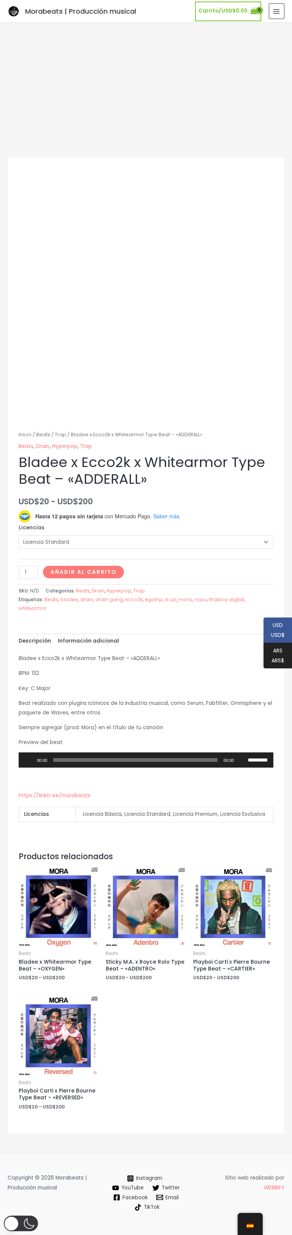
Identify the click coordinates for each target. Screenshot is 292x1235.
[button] (21, 1223)
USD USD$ (273, 630)
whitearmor (33, 608)
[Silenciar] (242, 760)
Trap (60, 434)
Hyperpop (65, 446)
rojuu (200, 599)
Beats (43, 434)
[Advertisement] (146, 80)
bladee (69, 599)
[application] (146, 760)
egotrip (154, 599)
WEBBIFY (274, 1187)
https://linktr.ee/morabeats (54, 795)
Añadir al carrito (83, 572)
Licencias (31, 527)
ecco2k (134, 599)
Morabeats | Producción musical (80, 11)
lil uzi (170, 599)
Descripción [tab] (35, 640)
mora (185, 599)
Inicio (25, 434)
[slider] (259, 759)
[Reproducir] (28, 760)
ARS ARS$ (273, 656)
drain (86, 599)
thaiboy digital (226, 599)
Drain (42, 446)
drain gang (109, 599)
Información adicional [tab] (88, 640)
